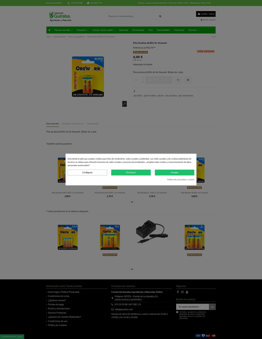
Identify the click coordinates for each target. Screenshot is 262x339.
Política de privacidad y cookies (180, 179)
